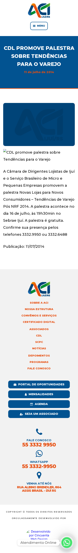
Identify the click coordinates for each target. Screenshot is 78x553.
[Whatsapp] (66, 542)
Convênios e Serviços (39, 315)
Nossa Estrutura (39, 309)
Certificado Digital (39, 321)
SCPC (39, 341)
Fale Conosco (39, 368)
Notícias (39, 348)
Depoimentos (39, 355)
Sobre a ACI (39, 302)
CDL (39, 335)
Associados (39, 329)
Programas (39, 362)
